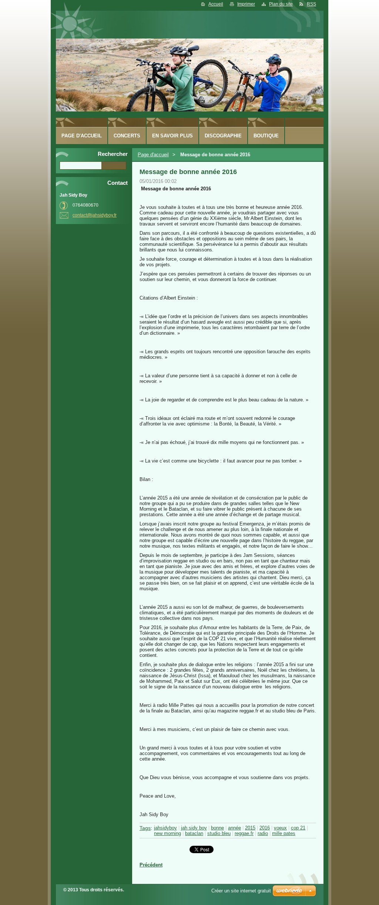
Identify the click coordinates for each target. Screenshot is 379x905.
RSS (311, 4)
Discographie (223, 135)
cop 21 (298, 828)
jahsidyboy (165, 828)
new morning (167, 833)
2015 (250, 828)
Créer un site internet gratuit (241, 891)
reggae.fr (244, 833)
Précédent (151, 865)
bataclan (194, 833)
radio (263, 833)
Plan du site (281, 4)
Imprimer (246, 4)
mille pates (283, 833)
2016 (264, 828)
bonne (217, 828)
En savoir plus (172, 135)
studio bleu (219, 833)
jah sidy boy (194, 828)
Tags (145, 828)
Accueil (215, 4)
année (234, 828)
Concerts (127, 135)
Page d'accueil (153, 154)
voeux (280, 828)
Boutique (266, 135)
